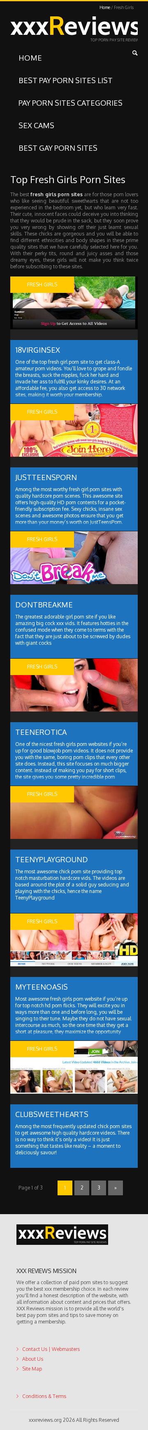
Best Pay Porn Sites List (65, 80)
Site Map (32, 1369)
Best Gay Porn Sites (57, 147)
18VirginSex (37, 349)
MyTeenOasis (41, 986)
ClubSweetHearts (51, 1114)
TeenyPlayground (51, 859)
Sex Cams (36, 125)
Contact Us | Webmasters (51, 1349)
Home (104, 7)
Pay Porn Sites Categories (70, 102)
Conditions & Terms (44, 1396)
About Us (32, 1359)
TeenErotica (41, 732)
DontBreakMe (44, 604)
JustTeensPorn (46, 477)
